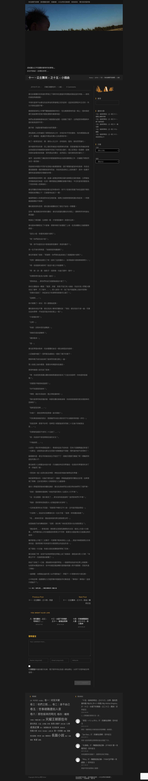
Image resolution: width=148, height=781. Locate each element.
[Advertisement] (74, 47)
